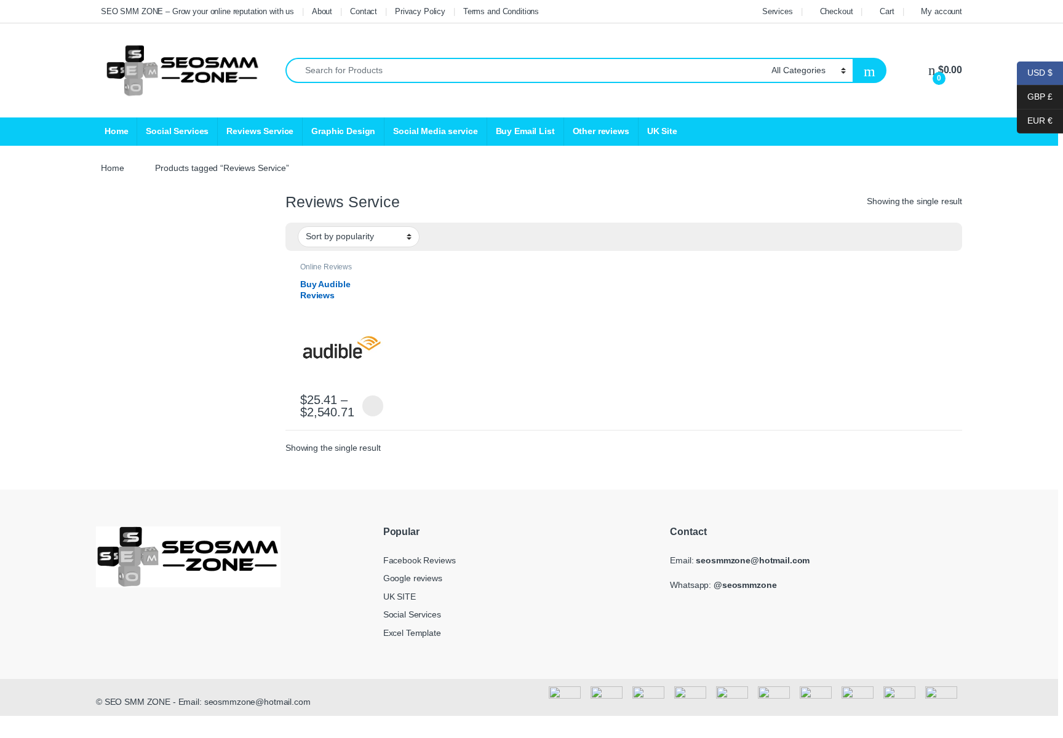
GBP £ (1035, 96)
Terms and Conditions (501, 11)
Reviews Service (259, 131)
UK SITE (399, 596)
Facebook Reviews (419, 560)
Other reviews (601, 131)
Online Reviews (326, 267)
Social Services (177, 131)
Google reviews (412, 578)
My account (941, 11)
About (322, 11)
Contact (363, 11)
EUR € (1035, 120)
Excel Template (412, 633)
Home (116, 131)
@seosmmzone (745, 585)
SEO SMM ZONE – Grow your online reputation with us (197, 11)
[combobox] (525, 70)
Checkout (836, 11)
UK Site (662, 131)
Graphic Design (343, 131)
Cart (887, 11)
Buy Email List (525, 131)
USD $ (1035, 72)
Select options (369, 405)
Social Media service (435, 131)
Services (777, 11)
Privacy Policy (420, 11)
